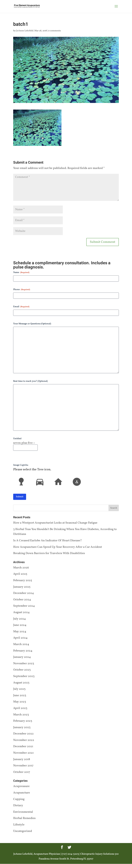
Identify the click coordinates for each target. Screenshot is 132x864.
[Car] (40, 482)
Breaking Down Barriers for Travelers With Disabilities (49, 553)
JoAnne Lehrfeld (24, 30)
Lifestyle (18, 825)
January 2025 (21, 587)
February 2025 (22, 580)
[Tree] (21, 482)
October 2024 (22, 600)
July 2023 (19, 689)
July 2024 (19, 619)
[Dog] (77, 482)
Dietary (18, 805)
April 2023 (20, 708)
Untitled (17, 438)
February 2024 (22, 651)
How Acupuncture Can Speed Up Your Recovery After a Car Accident (57, 547)
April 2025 (20, 574)
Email (21, 306)
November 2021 (23, 753)
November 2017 (23, 766)
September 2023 (23, 676)
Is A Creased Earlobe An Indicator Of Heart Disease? (47, 541)
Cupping (18, 799)
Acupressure (21, 786)
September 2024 (24, 606)
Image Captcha (20, 465)
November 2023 (23, 664)
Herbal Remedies (24, 818)
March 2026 (21, 568)
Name (21, 272)
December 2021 (23, 746)
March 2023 (21, 715)
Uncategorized (22, 831)
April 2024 (20, 638)
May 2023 (19, 702)
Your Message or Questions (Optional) (32, 323)
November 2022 (23, 740)
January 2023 (21, 727)
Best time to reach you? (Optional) (30, 381)
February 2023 (22, 721)
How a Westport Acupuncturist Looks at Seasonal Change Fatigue (55, 523)
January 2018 (21, 759)
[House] (58, 482)
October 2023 (22, 670)
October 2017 (21, 772)
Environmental (23, 812)
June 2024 (19, 625)
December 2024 (23, 593)
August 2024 (21, 612)
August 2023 (21, 683)
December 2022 (23, 734)
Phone (21, 289)
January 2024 (22, 657)
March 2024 (21, 644)
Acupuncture (21, 793)
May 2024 (19, 632)
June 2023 (19, 695)
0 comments (54, 30)
